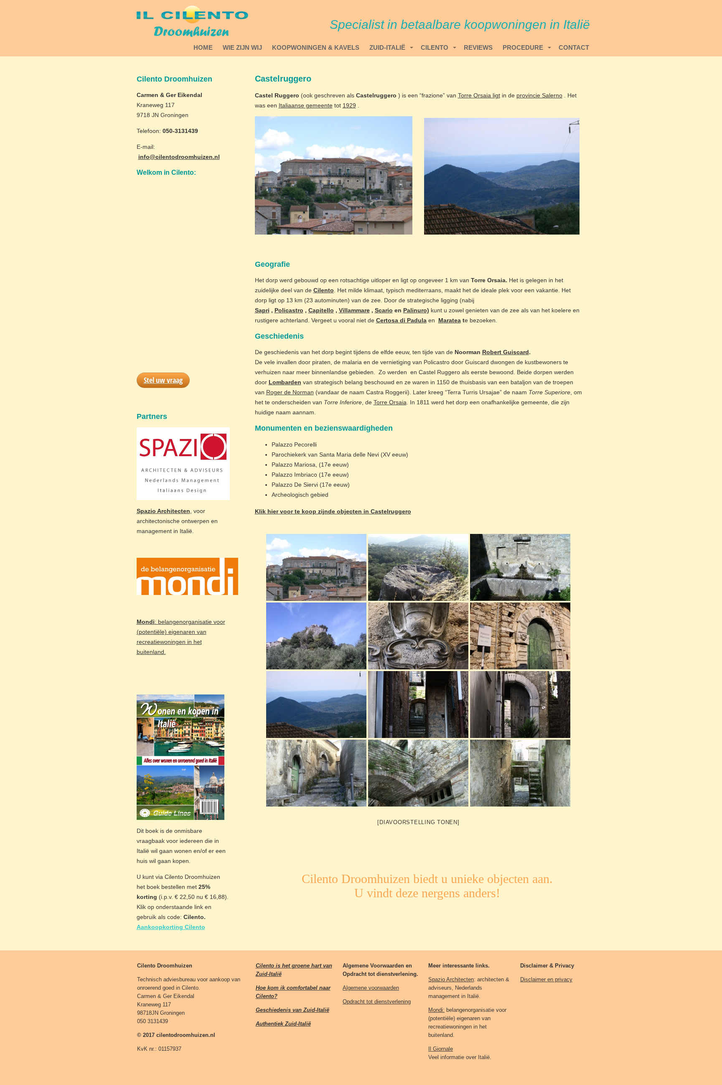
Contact (574, 47)
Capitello (321, 310)
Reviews (478, 47)
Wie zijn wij (242, 47)
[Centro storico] (520, 704)
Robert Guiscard (505, 352)
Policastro (289, 310)
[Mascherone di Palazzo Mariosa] (418, 635)
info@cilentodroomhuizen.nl (179, 156)
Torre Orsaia (390, 402)
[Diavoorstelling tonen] (418, 822)
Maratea (449, 320)
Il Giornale (440, 1049)
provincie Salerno (539, 95)
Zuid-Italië (387, 47)
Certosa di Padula (401, 320)
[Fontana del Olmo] (520, 567)
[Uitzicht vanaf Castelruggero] (418, 567)
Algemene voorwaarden (371, 988)
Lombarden (285, 382)
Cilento (434, 47)
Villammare (354, 310)
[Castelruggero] (316, 567)
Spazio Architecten (451, 979)
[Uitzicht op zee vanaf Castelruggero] (316, 704)
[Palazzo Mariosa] (520, 635)
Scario (384, 310)
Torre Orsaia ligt (479, 95)
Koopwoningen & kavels (315, 47)
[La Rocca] (316, 635)
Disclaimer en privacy (546, 979)
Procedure (523, 47)
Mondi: (436, 1010)
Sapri (262, 310)
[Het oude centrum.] (418, 704)
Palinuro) (416, 310)
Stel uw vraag (163, 380)
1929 (349, 105)
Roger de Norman (290, 392)
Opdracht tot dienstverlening (377, 1001)
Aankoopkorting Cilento (171, 927)
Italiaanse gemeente (306, 105)
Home (203, 47)
